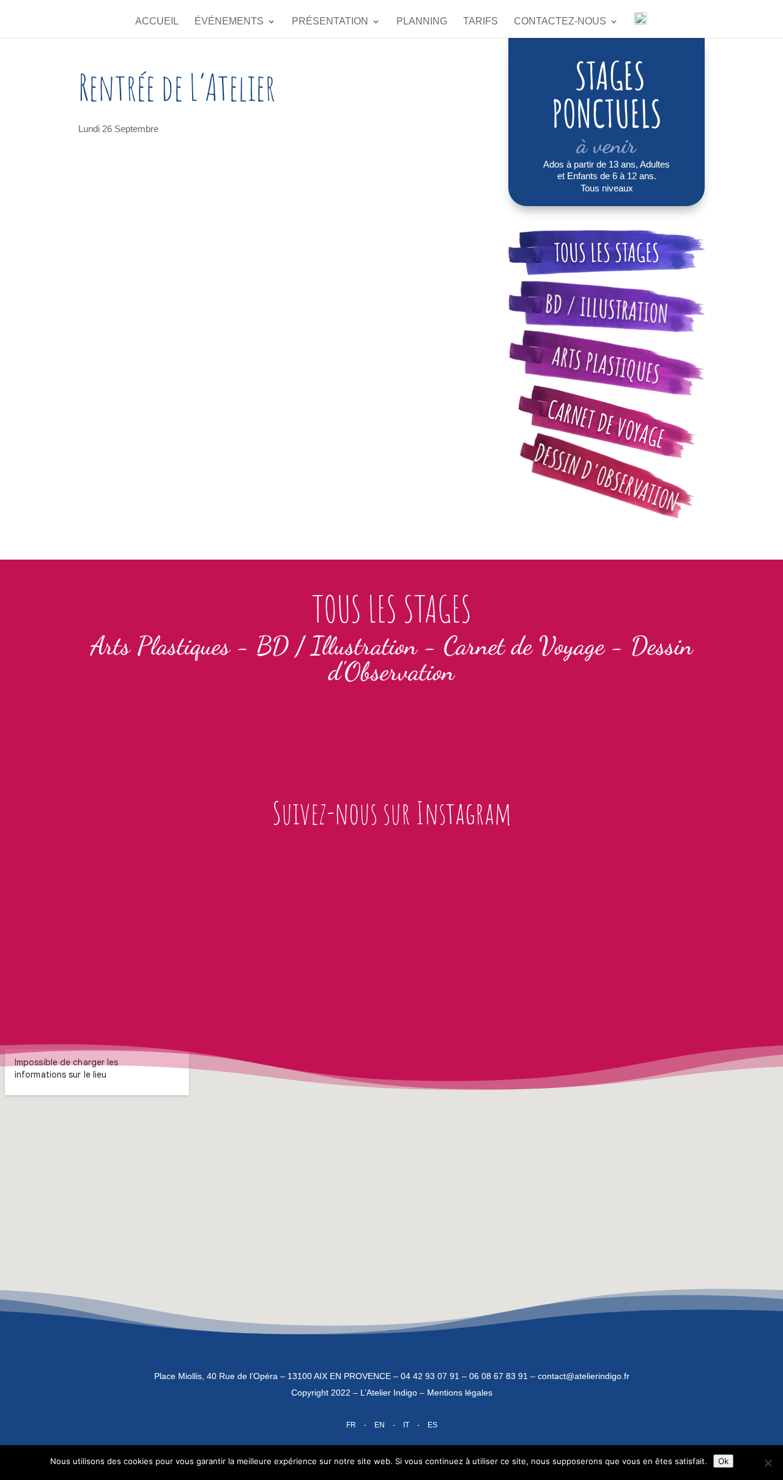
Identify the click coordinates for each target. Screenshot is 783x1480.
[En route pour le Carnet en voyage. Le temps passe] (92, 927)
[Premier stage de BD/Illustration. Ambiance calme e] (331, 936)
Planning (421, 21)
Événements (229, 21)
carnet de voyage (607, 423)
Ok (723, 1461)
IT (406, 1425)
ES (432, 1425)
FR (351, 1425)
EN (379, 1425)
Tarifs (480, 21)
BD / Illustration (336, 645)
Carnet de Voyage (523, 645)
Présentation (330, 21)
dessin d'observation (606, 477)
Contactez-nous (560, 21)
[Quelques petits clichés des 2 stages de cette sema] (211, 936)
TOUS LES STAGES (606, 252)
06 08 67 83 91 (498, 1376)
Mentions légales (459, 1392)
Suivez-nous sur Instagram (391, 812)
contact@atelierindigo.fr (583, 1376)
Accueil (157, 21)
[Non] (768, 1463)
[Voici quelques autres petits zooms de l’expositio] (570, 936)
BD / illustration (606, 309)
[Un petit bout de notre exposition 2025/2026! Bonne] (690, 927)
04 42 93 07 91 (430, 1376)
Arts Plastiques (607, 365)
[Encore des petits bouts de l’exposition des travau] (451, 927)
